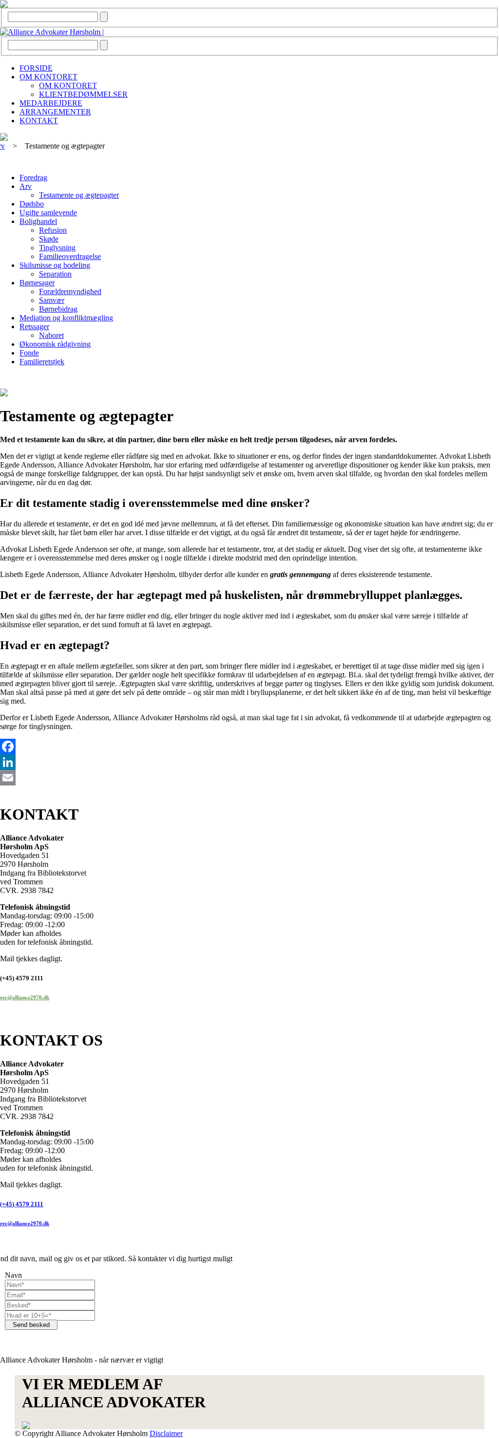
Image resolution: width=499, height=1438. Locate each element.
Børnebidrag (58, 309)
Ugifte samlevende (48, 212)
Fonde (29, 353)
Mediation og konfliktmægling (66, 318)
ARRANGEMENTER (55, 112)
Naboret (51, 335)
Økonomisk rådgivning (55, 344)
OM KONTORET (48, 77)
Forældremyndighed (70, 291)
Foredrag (33, 177)
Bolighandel (38, 221)
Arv (25, 186)
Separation (55, 274)
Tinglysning (57, 247)
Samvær (51, 300)
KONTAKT (38, 120)
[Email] (249, 777)
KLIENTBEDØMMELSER (83, 94)
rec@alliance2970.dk (24, 997)
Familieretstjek (41, 361)
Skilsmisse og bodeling (54, 265)
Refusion (53, 230)
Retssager (34, 326)
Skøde (48, 239)
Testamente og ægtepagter (79, 195)
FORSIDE (36, 68)
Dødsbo (31, 204)
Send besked (31, 1324)
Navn (13, 1275)
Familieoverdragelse (70, 256)
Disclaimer (166, 1433)
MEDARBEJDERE (50, 103)
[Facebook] (249, 746)
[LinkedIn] (249, 762)
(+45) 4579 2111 (21, 1204)
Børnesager (37, 283)
